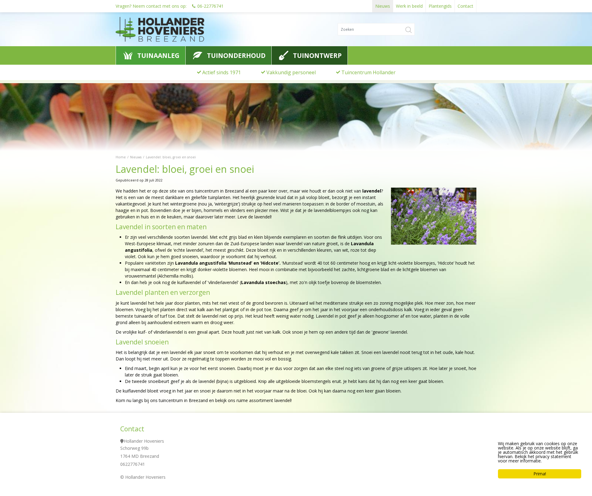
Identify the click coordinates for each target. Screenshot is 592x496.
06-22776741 (210, 6)
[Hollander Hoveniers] (172, 29)
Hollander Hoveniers (144, 441)
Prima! (539, 474)
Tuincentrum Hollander (368, 72)
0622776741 (132, 464)
